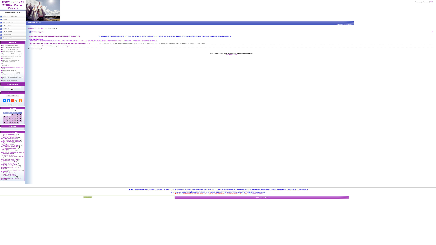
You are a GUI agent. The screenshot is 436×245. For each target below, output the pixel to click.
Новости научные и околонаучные (11, 141)
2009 (35, 28)
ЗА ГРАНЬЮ (4, 149)
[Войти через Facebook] (8, 100)
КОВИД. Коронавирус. (9, 134)
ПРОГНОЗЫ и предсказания (9, 138)
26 (4, 122)
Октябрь (40, 28)
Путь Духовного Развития (10, 166)
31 (17, 122)
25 (20, 120)
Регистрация (344, 24)
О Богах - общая (7, 172)
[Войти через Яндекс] (12, 100)
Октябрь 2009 (12, 111)
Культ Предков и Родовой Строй (12, 170)
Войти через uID (12, 96)
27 (7, 122)
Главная (338, 24)
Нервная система (8, 153)
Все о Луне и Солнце (9, 151)
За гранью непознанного (10, 148)
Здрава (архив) (6, 58)
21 (10, 120)
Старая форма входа (12, 105)
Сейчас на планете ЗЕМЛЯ (9, 136)
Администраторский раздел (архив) (12, 77)
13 (7, 118)
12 (4, 118)
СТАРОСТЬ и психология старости (13, 156)
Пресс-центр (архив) (8, 70)
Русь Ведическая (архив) (9, 47)
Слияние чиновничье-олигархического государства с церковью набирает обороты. (59, 43)
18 (20, 118)
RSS (431, 1)
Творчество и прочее (7, 144)
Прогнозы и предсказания (10, 137)
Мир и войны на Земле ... (10, 163)
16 (15, 118)
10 (17, 116)
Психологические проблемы (11, 145)
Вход (350, 24)
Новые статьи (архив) (8, 80)
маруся (68, 46)
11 (20, 116)
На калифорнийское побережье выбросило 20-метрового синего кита (54, 36)
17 (17, 118)
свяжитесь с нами (257, 193)
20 (7, 120)
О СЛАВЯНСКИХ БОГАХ (8, 174)
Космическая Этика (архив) (10, 56)
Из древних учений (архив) (10, 51)
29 (12, 122)
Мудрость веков (7, 142)
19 (4, 120)
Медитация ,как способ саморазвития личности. (8, 176)
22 (12, 120)
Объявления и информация (10, 45)
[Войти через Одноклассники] (20, 100)
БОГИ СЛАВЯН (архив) (9, 49)
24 (17, 120)
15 (12, 118)
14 (10, 118)
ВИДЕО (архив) (6, 75)
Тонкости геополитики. (9, 160)
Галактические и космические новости (12, 152)
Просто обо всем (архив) (9, 73)
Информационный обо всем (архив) (12, 67)
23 (15, 120)
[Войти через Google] (16, 100)
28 (10, 122)
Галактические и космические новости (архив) (11, 61)
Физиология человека (7, 155)
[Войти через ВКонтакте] (4, 100)
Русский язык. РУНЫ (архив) (10, 54)
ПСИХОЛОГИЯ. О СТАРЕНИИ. (10, 147)
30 (15, 122)
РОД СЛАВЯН (5, 171)
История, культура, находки (11, 140)
